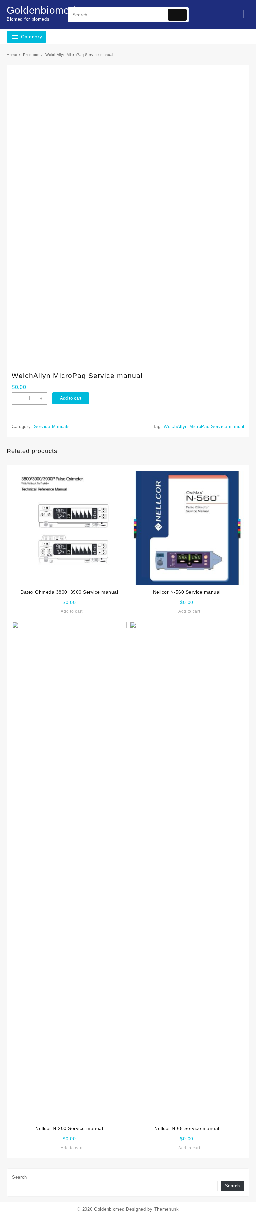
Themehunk (166, 1209)
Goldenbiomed (41, 10)
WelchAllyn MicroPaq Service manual (204, 426)
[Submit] (177, 15)
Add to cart (70, 398)
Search (19, 1177)
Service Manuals (52, 426)
